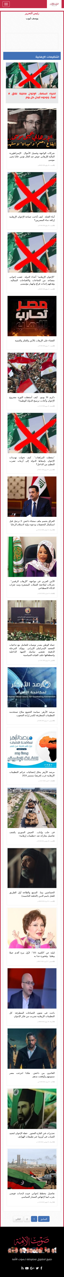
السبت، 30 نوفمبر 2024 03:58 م (45, 841)
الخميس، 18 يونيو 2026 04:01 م (45, 469)
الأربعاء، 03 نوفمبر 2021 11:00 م (44, 1142)
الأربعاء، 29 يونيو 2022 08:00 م (45, 1021)
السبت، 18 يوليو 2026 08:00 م (45, 165)
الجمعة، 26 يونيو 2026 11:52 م (45, 406)
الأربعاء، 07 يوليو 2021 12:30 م (45, 1202)
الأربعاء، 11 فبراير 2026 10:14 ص (44, 530)
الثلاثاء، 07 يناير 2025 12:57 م (46, 781)
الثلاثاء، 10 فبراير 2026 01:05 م (45, 593)
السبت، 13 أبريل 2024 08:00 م (45, 901)
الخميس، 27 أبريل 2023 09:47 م (45, 961)
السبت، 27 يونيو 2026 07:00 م (45, 346)
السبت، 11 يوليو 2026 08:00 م (45, 289)
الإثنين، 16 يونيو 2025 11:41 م (45, 660)
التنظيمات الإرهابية (47, 57)
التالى (18, 1219)
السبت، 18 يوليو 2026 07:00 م (45, 225)
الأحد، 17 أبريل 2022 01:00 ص (45, 1082)
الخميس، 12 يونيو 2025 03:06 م (45, 720)
